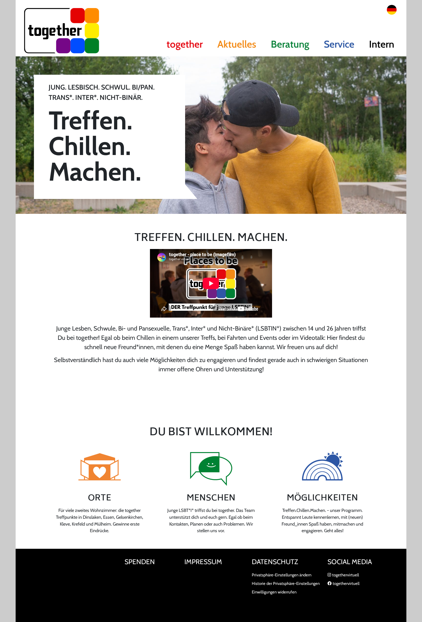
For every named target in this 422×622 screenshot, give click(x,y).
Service (339, 44)
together (185, 44)
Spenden (140, 562)
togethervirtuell (345, 574)
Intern (381, 44)
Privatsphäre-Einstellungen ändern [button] (281, 574)
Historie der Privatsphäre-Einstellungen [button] (286, 583)
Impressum (203, 562)
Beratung (290, 44)
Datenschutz (275, 562)
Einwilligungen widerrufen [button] (274, 592)
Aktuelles (236, 44)
